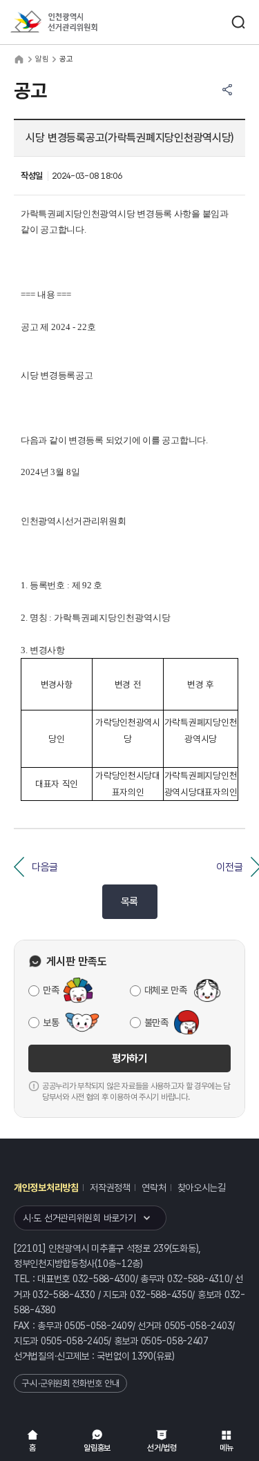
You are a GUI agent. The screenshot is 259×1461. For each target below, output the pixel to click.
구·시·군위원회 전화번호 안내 (70, 1383)
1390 (142, 1356)
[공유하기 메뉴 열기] (227, 90)
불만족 (156, 1022)
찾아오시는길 (202, 1187)
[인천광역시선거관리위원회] (79, 22)
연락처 (154, 1187)
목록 (129, 902)
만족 (51, 990)
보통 (51, 1022)
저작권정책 (110, 1187)
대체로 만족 (165, 990)
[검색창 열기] (238, 22)
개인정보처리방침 (46, 1187)
